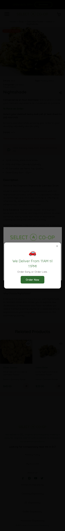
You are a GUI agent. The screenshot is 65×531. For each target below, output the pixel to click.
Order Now (32, 279)
